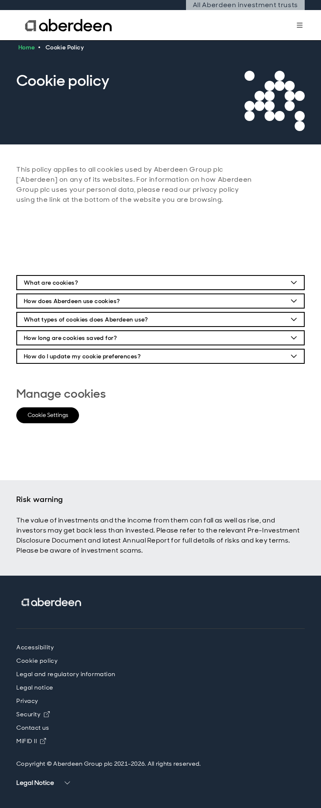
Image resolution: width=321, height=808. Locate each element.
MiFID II (31, 741)
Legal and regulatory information (65, 674)
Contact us (32, 727)
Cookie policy (37, 660)
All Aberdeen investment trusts (245, 5)
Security (28, 714)
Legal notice (35, 687)
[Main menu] (300, 25)
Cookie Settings (48, 415)
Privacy (27, 701)
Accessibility (35, 647)
